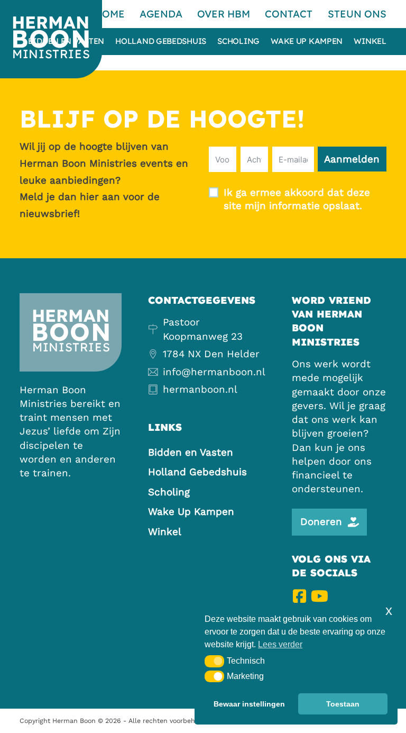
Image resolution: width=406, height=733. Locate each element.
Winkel (370, 41)
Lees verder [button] (280, 644)
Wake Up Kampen (307, 41)
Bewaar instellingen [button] (249, 704)
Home (110, 13)
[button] (214, 661)
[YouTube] (319, 596)
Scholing (238, 41)
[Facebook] (299, 596)
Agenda (161, 13)
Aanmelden (352, 159)
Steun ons (357, 13)
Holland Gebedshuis (160, 41)
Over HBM (223, 13)
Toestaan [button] (342, 704)
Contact (288, 13)
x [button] (388, 610)
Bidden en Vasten (66, 41)
